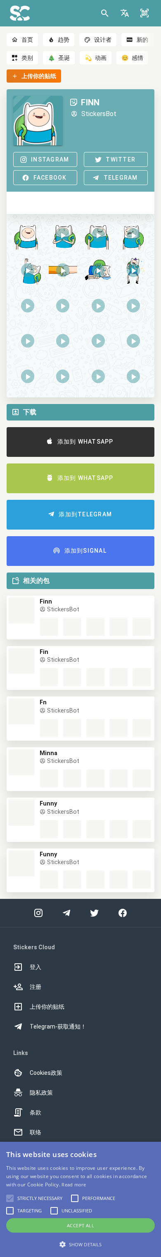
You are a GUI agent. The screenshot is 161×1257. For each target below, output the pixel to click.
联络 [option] (35, 1132)
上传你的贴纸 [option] (47, 1006)
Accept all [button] (80, 1225)
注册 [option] (35, 987)
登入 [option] (35, 967)
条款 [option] (35, 1112)
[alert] (80, 1199)
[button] (125, 13)
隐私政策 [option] (41, 1092)
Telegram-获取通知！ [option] (58, 1026)
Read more (74, 1184)
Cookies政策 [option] (46, 1072)
